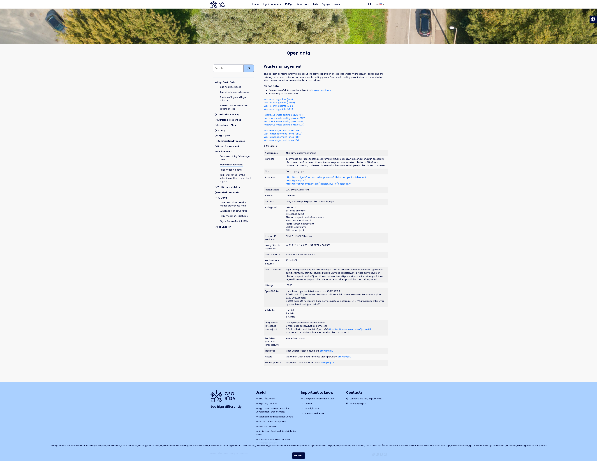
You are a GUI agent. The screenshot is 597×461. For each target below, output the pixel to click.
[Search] (370, 4)
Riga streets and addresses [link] (234, 92)
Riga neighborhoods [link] (230, 86)
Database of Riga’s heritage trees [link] (235, 158)
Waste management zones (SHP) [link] (282, 130)
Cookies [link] (308, 403)
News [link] (337, 4)
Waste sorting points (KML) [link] (278, 109)
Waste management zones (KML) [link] (282, 140)
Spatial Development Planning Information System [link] (273, 441)
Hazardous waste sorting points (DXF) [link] (284, 121)
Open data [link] (303, 4)
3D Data (222, 197)
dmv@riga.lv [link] (326, 350)
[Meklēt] (249, 68)
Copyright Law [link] (311, 408)
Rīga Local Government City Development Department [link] (272, 410)
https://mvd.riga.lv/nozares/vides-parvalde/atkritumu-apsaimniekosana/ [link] (326, 177)
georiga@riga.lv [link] (357, 403)
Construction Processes (231, 141)
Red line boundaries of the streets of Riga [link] (234, 107)
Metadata (271, 146)
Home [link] (255, 4)
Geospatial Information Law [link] (319, 398)
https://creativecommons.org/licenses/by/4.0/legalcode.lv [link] (318, 183)
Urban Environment (228, 146)
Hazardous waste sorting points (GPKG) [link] (285, 118)
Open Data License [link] (314, 413)
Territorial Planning (228, 114)
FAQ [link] (315, 4)
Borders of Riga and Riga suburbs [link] (233, 99)
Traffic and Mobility (228, 187)
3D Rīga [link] (289, 4)
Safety (221, 130)
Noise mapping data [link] (231, 169)
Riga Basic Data (226, 82)
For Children (224, 226)
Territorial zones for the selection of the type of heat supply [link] (235, 178)
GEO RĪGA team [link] (267, 398)
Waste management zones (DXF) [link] (282, 137)
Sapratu (298, 455)
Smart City (223, 135)
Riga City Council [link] (268, 403)
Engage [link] (326, 4)
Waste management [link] (231, 164)
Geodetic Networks (228, 192)
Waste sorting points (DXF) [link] (278, 105)
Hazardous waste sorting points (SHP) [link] (284, 114)
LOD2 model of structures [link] (234, 216)
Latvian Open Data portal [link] (272, 421)
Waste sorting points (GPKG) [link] (279, 102)
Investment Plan (226, 125)
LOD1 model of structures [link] (233, 210)
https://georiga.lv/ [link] (296, 180)
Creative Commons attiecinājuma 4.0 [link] (350, 329)
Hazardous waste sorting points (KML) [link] (284, 124)
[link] (593, 19)
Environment (224, 151)
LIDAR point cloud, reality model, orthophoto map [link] (233, 204)
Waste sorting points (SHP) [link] (278, 99)
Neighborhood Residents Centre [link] (276, 416)
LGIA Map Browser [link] (268, 426)
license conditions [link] (321, 90)
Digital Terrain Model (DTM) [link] (234, 221)
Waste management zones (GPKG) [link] (283, 133)
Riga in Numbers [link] (271, 4)
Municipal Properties (229, 119)
